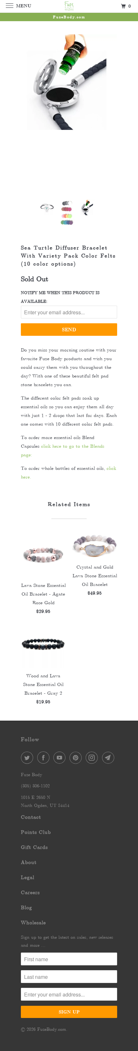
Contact (31, 817)
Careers (30, 892)
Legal (27, 877)
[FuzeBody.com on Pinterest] (77, 757)
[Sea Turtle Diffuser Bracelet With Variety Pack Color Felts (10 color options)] (69, 82)
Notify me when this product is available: (60, 297)
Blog (26, 907)
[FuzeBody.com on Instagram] (93, 757)
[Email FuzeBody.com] (109, 757)
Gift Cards (34, 847)
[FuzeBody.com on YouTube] (60, 757)
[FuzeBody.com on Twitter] (28, 757)
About (29, 862)
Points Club (36, 832)
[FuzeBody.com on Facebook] (44, 757)
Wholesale (33, 922)
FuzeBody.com (51, 1029)
